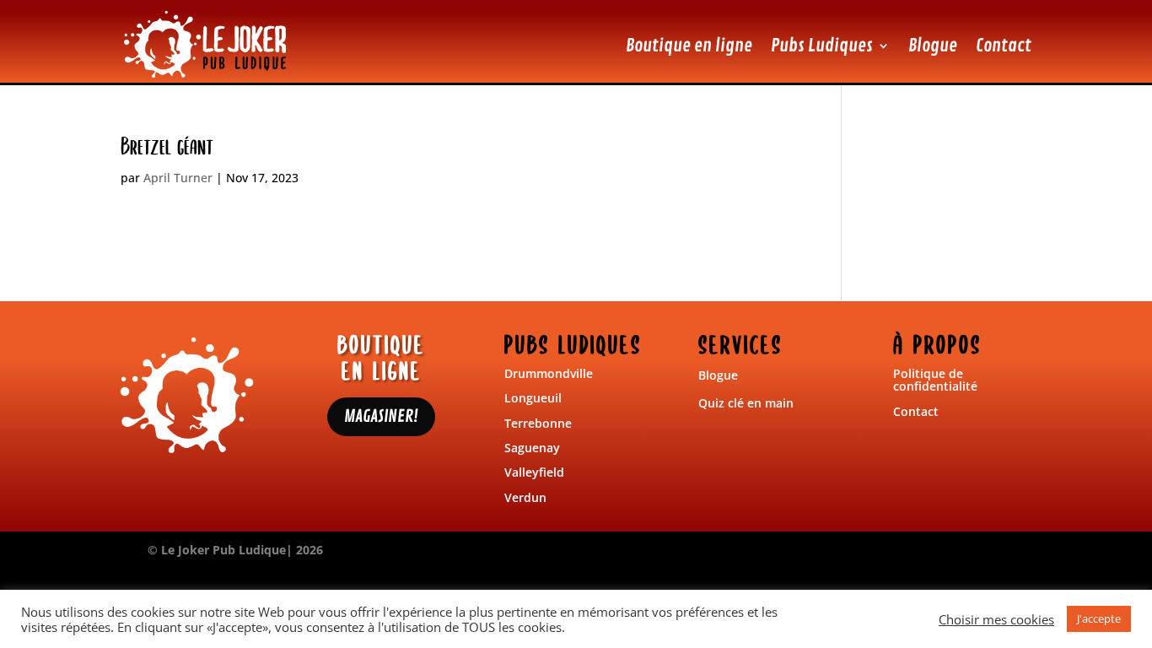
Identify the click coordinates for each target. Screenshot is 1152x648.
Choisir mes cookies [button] (996, 619)
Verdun (525, 497)
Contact (1003, 46)
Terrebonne (538, 423)
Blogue (932, 46)
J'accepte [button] (1099, 618)
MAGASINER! (381, 416)
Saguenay (532, 448)
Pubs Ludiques (822, 46)
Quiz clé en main (746, 403)
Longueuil (533, 398)
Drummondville (548, 373)
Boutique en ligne (689, 46)
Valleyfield (534, 472)
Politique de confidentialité (935, 379)
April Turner (178, 178)
